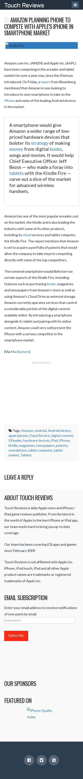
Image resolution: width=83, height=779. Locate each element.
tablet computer (40, 450)
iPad (54, 440)
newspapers (45, 445)
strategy (39, 143)
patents (62, 445)
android (41, 430)
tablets (16, 173)
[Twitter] (41, 760)
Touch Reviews (24, 5)
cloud (27, 235)
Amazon (27, 430)
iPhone (9, 100)
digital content (62, 435)
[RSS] (54, 760)
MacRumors (20, 351)
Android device (59, 430)
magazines (27, 445)
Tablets (26, 455)
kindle (13, 445)
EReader (15, 440)
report (45, 82)
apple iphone (18, 435)
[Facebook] (29, 760)
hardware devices (36, 440)
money (16, 149)
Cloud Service (39, 435)
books (56, 149)
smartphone (17, 450)
